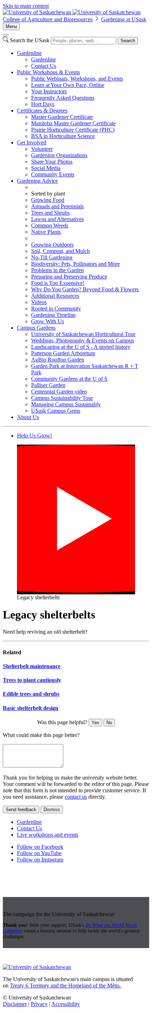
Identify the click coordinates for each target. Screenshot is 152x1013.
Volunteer (42, 149)
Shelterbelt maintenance (31, 666)
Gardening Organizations (59, 155)
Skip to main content (26, 6)
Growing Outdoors (52, 245)
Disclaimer (15, 1004)
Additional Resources (55, 296)
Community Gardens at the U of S (69, 379)
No (109, 722)
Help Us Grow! (34, 436)
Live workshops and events (47, 835)
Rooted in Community (56, 308)
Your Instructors (49, 91)
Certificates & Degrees (42, 111)
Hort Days (42, 104)
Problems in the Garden (57, 270)
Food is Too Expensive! (57, 283)
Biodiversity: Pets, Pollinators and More (75, 264)
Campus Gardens (36, 328)
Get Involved (31, 142)
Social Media (45, 168)
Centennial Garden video (59, 392)
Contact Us (43, 66)
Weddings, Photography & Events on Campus (82, 340)
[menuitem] (83, 59)
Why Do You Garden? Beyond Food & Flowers (85, 289)
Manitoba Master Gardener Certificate (73, 123)
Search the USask (29, 40)
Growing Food (47, 200)
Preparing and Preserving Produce (69, 277)
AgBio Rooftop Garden (57, 360)
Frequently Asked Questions (62, 98)
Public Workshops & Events (48, 72)
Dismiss (51, 809)
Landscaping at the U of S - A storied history (80, 347)
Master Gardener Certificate (62, 117)
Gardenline (29, 53)
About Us (28, 417)
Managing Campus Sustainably (66, 404)
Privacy (39, 1004)
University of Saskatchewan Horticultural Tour (83, 334)
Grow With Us (47, 321)
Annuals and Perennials (57, 206)
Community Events (52, 174)
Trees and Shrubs (50, 213)
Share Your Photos (51, 162)
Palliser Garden (48, 385)
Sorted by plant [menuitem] (48, 194)
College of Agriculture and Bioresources (48, 19)
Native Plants (46, 232)
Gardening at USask (123, 19)
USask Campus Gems (55, 411)
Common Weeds (49, 225)
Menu (11, 26)
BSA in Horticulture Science (63, 136)
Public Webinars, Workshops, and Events (77, 79)
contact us (76, 797)
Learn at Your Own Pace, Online (67, 85)
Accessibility (65, 1004)
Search (128, 40)
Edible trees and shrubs (31, 694)
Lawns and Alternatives (57, 219)
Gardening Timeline (53, 315)
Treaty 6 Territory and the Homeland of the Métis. (65, 985)
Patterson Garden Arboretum (63, 353)
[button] (76, 519)
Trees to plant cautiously (32, 680)
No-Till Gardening (51, 257)
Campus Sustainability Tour (62, 398)
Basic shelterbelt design (30, 708)
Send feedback (21, 809)
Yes (95, 722)
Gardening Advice (37, 181)
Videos (39, 302)
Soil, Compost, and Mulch (60, 251)
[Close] (5, 35)
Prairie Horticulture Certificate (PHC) (73, 130)
